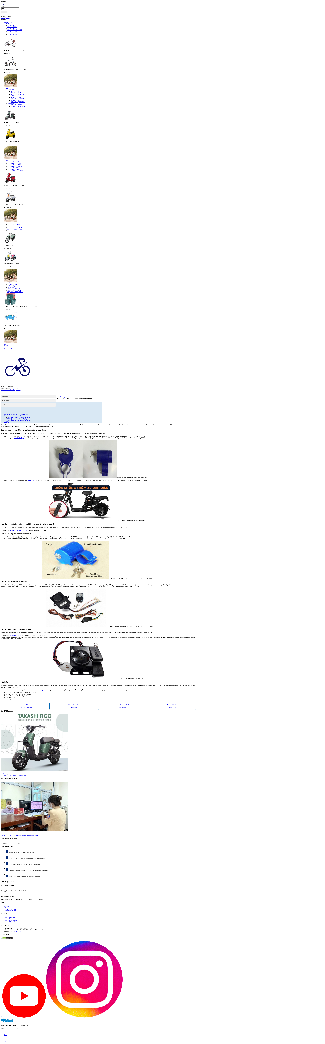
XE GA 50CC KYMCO (14, 164)
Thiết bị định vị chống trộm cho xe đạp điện (19, 420)
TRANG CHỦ (8, 22)
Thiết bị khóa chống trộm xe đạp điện (17, 419)
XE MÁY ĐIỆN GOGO (17, 100)
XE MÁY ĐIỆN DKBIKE (18, 102)
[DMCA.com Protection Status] (7, 939)
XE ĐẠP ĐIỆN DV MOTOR (19, 94)
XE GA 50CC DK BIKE (14, 163)
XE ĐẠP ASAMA (12, 31)
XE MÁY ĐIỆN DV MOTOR (19, 108)
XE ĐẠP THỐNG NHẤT (14, 30)
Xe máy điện (10, 96)
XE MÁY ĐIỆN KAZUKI (18, 106)
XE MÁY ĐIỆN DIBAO (18, 105)
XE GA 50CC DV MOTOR (15, 171)
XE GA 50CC (8, 160)
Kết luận (6, 422)
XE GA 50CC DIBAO (13, 161)
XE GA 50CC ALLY (13, 169)
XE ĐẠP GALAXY (13, 28)
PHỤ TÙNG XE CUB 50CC (15, 292)
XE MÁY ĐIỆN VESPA (17, 97)
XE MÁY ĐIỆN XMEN (17, 99)
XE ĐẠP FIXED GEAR (74, 704)
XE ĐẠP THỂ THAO (123, 704)
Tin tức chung (5, 400)
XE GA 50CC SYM (12, 167)
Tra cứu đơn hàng (9, 348)
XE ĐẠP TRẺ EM (171, 704)
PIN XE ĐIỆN (11, 287)
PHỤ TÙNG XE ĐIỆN (13, 289)
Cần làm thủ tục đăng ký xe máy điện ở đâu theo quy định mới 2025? (19, 835)
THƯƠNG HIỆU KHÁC (14, 36)
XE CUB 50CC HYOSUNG (15, 229)
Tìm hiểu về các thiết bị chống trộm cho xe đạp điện (18, 414)
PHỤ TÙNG (7, 282)
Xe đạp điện (10, 89)
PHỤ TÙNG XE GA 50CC (15, 290)
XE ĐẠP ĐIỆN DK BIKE (18, 92)
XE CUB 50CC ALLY (13, 226)
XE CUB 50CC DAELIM (14, 227)
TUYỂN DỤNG (8, 345)
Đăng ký (9, 18)
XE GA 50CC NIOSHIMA (14, 166)
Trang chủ (60, 395)
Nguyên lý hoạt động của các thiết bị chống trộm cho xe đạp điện (21, 415)
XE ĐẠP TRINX (12, 27)
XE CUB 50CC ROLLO (14, 224)
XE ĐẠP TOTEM (12, 33)
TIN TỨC (6, 344)
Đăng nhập (4, 18)
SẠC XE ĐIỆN (11, 286)
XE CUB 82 (10, 230)
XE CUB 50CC (8, 223)
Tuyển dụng (5, 396)
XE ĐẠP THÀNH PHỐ (25, 708)
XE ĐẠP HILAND (12, 34)
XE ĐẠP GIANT (12, 25)
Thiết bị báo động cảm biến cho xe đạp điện (19, 417)
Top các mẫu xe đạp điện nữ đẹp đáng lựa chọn (13, 775)
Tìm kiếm (3, 11)
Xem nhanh (5, 410)
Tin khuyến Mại (6, 404)
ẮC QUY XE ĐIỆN (13, 284)
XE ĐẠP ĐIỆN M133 (17, 91)
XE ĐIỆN (7, 88)
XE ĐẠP (6, 24)
